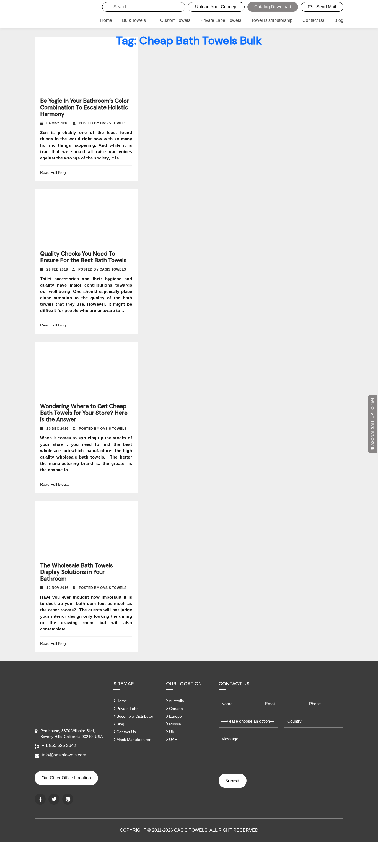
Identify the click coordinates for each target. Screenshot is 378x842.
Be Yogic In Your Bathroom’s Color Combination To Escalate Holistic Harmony (84, 107)
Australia (176, 701)
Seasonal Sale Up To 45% (372, 424)
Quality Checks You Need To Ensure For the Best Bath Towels (83, 257)
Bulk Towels (134, 20)
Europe (175, 716)
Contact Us (313, 20)
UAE (172, 739)
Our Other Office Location (66, 778)
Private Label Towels (220, 20)
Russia (174, 724)
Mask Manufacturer (133, 739)
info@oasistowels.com (64, 755)
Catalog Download (272, 6)
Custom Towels (175, 20)
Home (106, 20)
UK (171, 732)
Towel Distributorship (271, 20)
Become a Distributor (134, 716)
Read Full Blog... (54, 172)
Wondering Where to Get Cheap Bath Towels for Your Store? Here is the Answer (84, 412)
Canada (175, 708)
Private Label (127, 708)
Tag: (189, 40)
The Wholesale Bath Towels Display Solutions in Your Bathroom (76, 572)
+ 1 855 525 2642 (59, 745)
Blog (338, 20)
